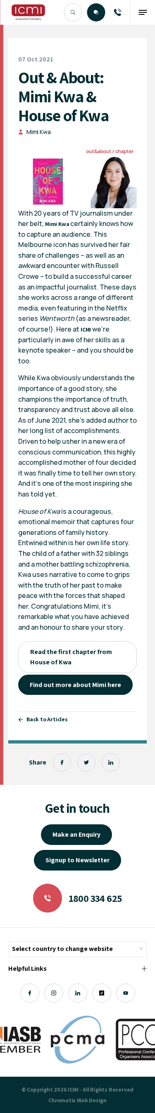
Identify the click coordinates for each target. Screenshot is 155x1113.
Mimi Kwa (38, 132)
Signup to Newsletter (77, 860)
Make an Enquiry (76, 834)
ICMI (86, 329)
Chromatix (62, 1100)
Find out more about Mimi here (75, 684)
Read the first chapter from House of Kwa (71, 657)
